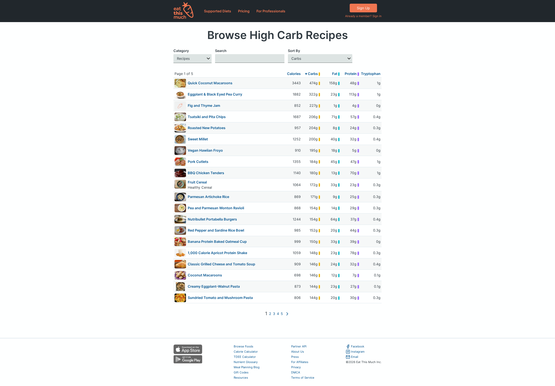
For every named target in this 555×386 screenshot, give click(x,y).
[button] (192, 58)
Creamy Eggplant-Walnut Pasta (214, 286)
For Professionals (270, 11)
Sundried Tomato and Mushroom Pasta (220, 297)
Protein (351, 73)
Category (181, 51)
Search (221, 51)
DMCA (295, 372)
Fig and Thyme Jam (204, 105)
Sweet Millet (198, 139)
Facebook (357, 346)
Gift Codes (241, 372)
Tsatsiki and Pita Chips (207, 117)
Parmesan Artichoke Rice (208, 197)
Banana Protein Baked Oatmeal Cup (217, 241)
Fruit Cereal (197, 182)
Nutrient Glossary (246, 362)
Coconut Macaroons (205, 275)
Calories (294, 73)
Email (354, 356)
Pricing (244, 11)
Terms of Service (302, 377)
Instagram (358, 351)
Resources (241, 377)
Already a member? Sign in (363, 16)
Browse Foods (243, 346)
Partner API (299, 346)
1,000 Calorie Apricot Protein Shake (217, 253)
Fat (335, 73)
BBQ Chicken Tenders (206, 173)
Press (295, 356)
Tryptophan (370, 73)
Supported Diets (217, 11)
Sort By (294, 51)
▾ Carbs (312, 73)
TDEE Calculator (245, 356)
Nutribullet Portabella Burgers (212, 219)
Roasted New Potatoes (206, 128)
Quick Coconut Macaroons (210, 83)
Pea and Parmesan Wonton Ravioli (216, 208)
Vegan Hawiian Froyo (205, 150)
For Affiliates (299, 362)
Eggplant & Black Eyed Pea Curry (215, 94)
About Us (297, 351)
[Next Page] (287, 314)
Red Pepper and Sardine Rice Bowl (216, 230)
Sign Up (363, 8)
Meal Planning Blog (247, 367)
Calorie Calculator (246, 351)
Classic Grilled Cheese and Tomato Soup (221, 264)
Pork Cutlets (198, 161)
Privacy (296, 367)
